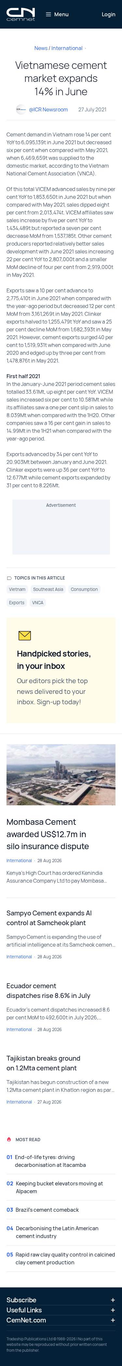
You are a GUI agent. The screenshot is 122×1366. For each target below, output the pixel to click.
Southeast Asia (48, 589)
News (40, 48)
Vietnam (17, 589)
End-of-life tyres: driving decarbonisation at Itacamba (50, 1161)
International (67, 48)
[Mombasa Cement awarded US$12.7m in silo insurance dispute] (61, 774)
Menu (61, 14)
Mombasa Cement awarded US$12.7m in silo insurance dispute (48, 834)
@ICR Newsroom (48, 109)
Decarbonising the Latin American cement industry (57, 1232)
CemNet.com (26, 1320)
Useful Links (24, 1310)
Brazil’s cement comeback (47, 1209)
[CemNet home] (21, 14)
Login (108, 14)
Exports (16, 603)
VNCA (37, 603)
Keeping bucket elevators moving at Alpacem (59, 1187)
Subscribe (21, 1300)
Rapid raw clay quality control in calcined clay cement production (65, 1258)
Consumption (84, 589)
